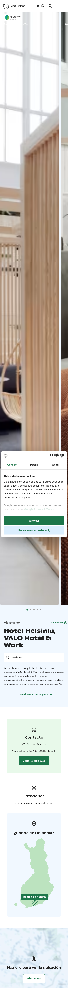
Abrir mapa (34, 978)
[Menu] (58, 6)
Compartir (57, 622)
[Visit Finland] (14, 6)
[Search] (50, 6)
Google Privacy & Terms (39, 509)
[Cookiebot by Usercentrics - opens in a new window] (49, 455)
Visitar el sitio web (34, 760)
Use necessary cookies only (34, 530)
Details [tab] (34, 464)
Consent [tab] (12, 464)
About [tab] (55, 464)
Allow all (34, 520)
